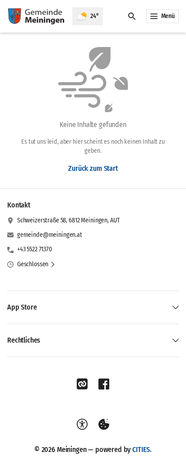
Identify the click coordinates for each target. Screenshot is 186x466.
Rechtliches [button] (23, 340)
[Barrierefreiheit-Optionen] (82, 424)
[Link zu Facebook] (103, 384)
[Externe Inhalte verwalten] (103, 424)
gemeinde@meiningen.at (49, 235)
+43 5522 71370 (34, 249)
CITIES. (142, 449)
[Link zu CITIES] (82, 384)
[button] (36, 264)
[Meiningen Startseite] (36, 16)
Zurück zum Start (92, 168)
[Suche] (132, 16)
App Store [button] (22, 307)
